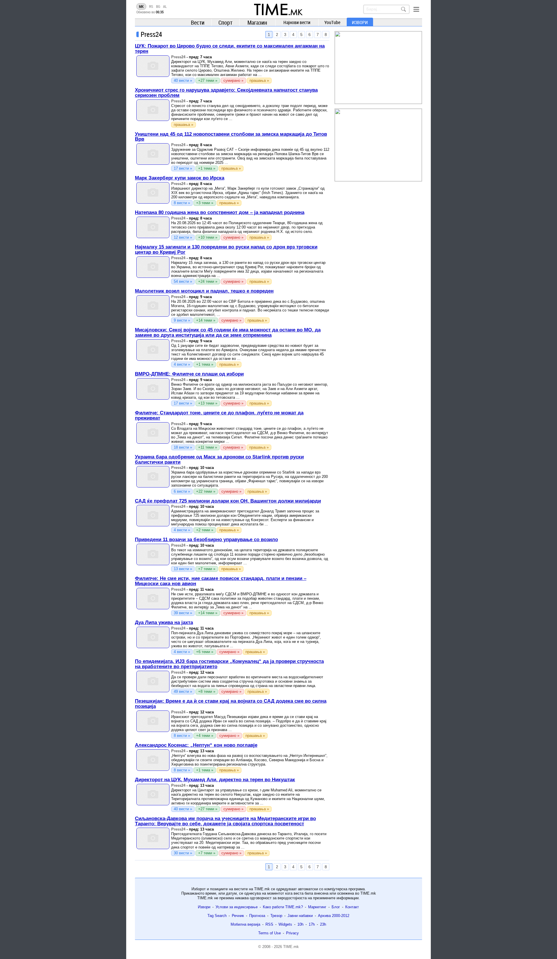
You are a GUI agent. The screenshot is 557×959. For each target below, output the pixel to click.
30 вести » (183, 853)
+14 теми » (205, 320)
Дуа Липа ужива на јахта (164, 622)
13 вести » (183, 569)
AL (165, 6)
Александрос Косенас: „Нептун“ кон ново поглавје (196, 745)
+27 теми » (207, 80)
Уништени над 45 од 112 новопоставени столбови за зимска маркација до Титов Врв (231, 136)
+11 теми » (207, 447)
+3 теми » (204, 203)
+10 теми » (207, 237)
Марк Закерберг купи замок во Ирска (179, 178)
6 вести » (182, 491)
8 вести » (182, 203)
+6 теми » (204, 652)
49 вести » (183, 691)
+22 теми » (205, 491)
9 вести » (182, 320)
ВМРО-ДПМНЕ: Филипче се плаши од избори (189, 374)
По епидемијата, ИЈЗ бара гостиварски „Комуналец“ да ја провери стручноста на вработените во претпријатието (229, 664)
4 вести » (182, 364)
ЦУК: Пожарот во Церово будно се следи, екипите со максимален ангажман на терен (230, 48)
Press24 (178, 57)
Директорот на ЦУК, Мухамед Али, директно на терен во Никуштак (215, 779)
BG (158, 6)
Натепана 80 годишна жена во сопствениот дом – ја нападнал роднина (219, 212)
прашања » (259, 80)
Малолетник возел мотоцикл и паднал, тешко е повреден (204, 291)
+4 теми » (204, 735)
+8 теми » (206, 691)
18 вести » (183, 447)
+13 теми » (207, 403)
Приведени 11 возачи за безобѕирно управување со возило (206, 539)
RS (151, 6)
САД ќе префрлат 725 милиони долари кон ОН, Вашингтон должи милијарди (228, 501)
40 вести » (183, 80)
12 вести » (183, 237)
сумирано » (233, 80)
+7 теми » (206, 569)
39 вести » (183, 613)
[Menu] (416, 9)
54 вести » (183, 281)
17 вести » (183, 168)
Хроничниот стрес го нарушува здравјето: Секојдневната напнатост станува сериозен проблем (226, 92)
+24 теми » (207, 281)
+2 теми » (204, 530)
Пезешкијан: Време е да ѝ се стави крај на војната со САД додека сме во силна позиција (230, 703)
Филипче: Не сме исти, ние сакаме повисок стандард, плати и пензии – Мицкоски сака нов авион (220, 581)
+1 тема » (206, 168)
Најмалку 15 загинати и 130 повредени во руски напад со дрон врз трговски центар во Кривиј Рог (226, 249)
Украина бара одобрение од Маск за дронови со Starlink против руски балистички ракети (219, 459)
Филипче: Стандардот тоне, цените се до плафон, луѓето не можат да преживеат (219, 415)
